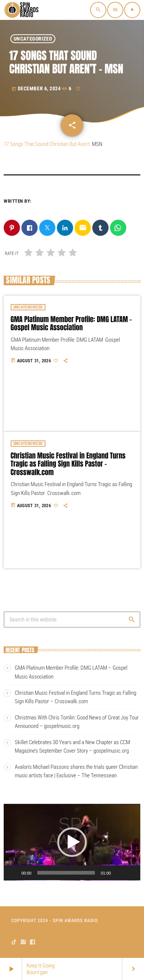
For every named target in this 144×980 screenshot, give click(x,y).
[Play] (15, 872)
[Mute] (121, 872)
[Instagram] (23, 942)
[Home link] (22, 9)
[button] (72, 842)
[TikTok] (14, 942)
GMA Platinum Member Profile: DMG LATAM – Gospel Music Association (71, 323)
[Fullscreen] (133, 872)
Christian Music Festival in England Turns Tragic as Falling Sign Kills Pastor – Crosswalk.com (68, 464)
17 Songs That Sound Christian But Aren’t (47, 144)
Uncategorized (33, 39)
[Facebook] (33, 942)
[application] (72, 842)
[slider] (66, 873)
